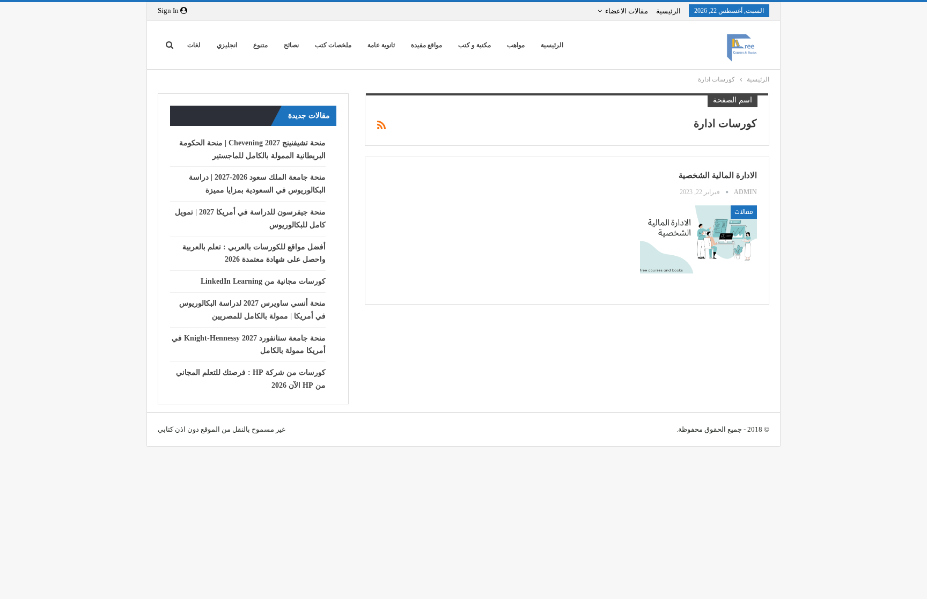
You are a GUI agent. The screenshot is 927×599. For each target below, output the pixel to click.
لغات (194, 45)
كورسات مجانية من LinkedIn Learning (263, 281)
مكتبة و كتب (474, 45)
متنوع (260, 45)
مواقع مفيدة (426, 45)
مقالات (743, 212)
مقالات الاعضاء (626, 11)
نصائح (291, 45)
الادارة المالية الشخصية (718, 175)
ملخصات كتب (333, 45)
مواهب (516, 45)
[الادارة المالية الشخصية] (698, 239)
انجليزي (227, 45)
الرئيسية (668, 11)
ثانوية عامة (381, 45)
